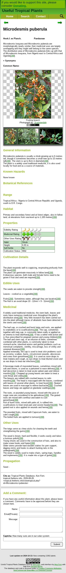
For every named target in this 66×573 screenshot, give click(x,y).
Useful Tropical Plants (22, 10)
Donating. (20, 5)
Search (25, 16)
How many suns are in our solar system (26, 536)
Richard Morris (36, 566)
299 (12, 56)
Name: (15, 509)
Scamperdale (40, 122)
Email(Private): (11, 514)
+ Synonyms (9, 60)
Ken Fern (36, 564)
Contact (40, 16)
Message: (13, 519)
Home (9, 16)
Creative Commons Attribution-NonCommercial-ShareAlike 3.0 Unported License (37, 569)
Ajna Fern (58, 564)
